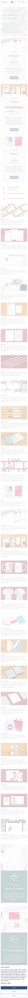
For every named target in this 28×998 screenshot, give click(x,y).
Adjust (14, 995)
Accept (14, 987)
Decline (14, 991)
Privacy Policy (4, 983)
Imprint (9, 983)
